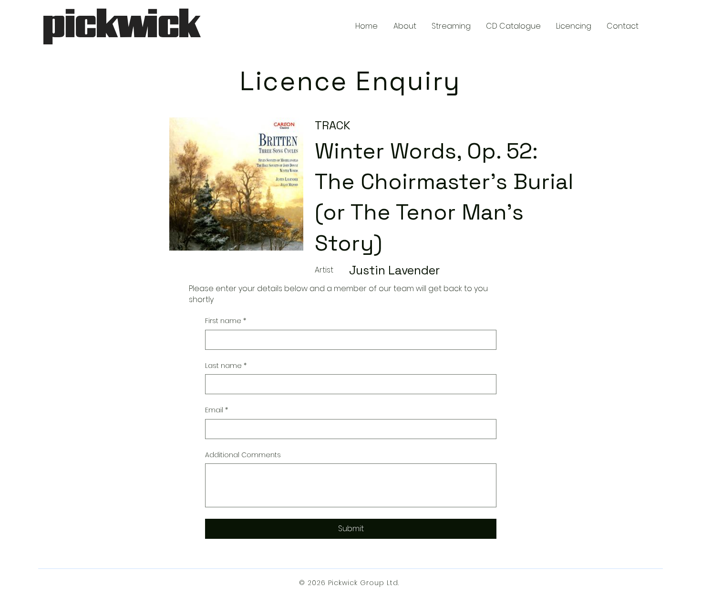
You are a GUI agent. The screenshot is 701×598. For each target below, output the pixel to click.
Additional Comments (243, 455)
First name (225, 320)
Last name (226, 365)
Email (216, 410)
